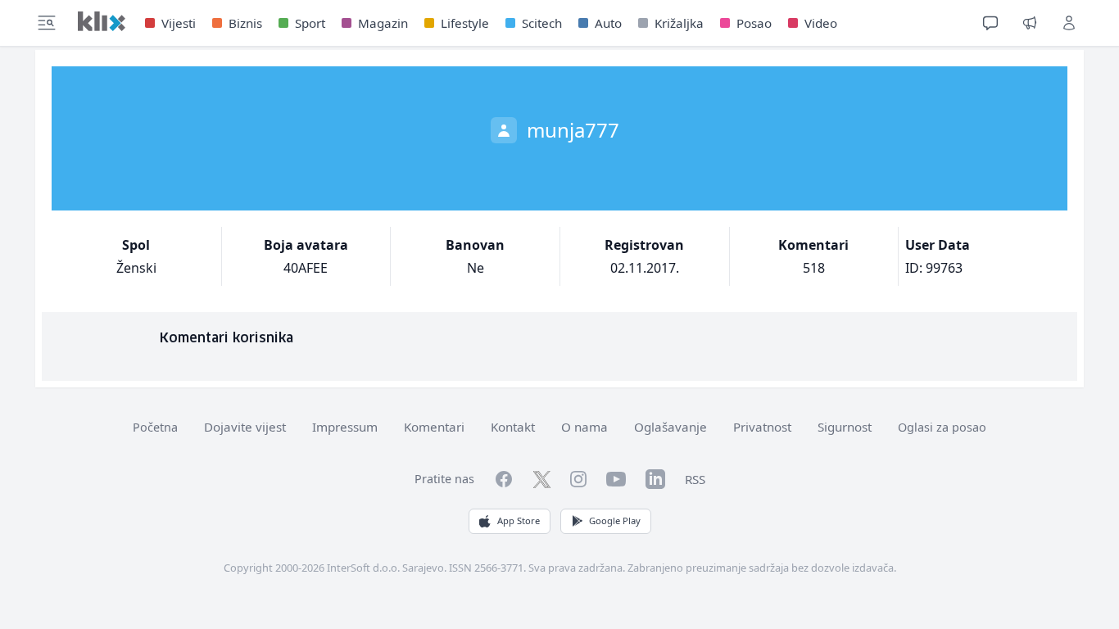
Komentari (434, 427)
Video (820, 23)
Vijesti (178, 23)
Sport (310, 23)
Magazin (383, 23)
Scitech (542, 23)
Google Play (615, 520)
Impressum (345, 427)
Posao (754, 23)
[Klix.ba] (101, 21)
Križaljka (679, 23)
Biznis (245, 23)
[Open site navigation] (47, 23)
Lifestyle (465, 23)
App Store (518, 520)
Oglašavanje (670, 427)
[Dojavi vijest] (1029, 23)
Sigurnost (845, 427)
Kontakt (513, 427)
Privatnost (762, 427)
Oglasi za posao (942, 427)
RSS (695, 479)
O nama (584, 427)
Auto (608, 23)
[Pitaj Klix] (990, 23)
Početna (155, 427)
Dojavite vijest (245, 427)
